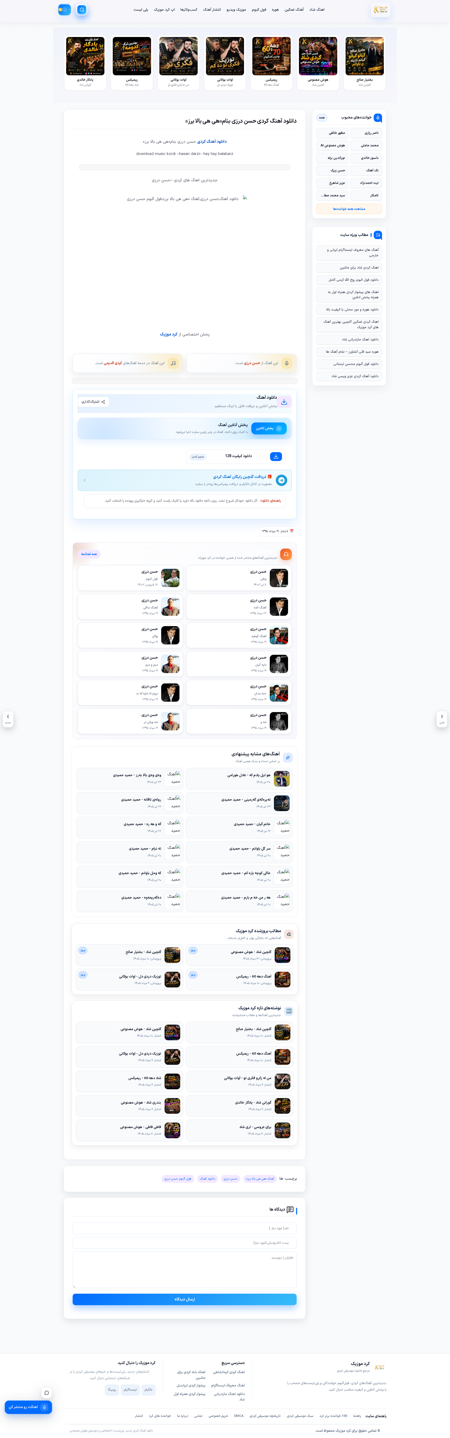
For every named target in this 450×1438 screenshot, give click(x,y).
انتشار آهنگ (212, 10)
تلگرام (148, 1389)
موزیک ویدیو (236, 10)
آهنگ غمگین (294, 10)
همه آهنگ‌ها (89, 554)
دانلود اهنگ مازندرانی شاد (360, 339)
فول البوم (259, 10)
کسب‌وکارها (188, 10)
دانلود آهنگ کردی (212, 142)
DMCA (238, 1416)
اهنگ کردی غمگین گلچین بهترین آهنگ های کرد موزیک (351, 324)
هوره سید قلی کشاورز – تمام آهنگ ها (352, 351)
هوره (275, 10)
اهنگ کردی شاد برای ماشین (359, 267)
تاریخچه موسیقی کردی (265, 1416)
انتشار (139, 1416)
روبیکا (112, 1389)
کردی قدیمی (113, 363)
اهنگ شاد (316, 10)
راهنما (357, 1416)
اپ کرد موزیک (164, 10)
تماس (198, 1416)
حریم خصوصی (218, 1416)
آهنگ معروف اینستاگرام (228, 1385)
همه (322, 117)
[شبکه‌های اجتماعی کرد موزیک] (46, 1392)
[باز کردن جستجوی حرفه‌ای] (82, 9)
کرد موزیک (168, 334)
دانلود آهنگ (207, 1178)
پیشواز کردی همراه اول (189, 1394)
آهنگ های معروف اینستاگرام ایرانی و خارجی (353, 252)
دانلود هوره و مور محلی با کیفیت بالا (352, 309)
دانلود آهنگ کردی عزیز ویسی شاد (355, 376)
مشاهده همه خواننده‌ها (349, 209)
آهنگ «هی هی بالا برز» (260, 1178)
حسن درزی (252, 363)
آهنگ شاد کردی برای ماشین (191, 1375)
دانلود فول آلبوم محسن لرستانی (356, 364)
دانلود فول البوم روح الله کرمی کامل (354, 280)
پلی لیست (141, 10)
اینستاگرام (130, 1389)
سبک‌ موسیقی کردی (300, 1416)
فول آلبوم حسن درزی (177, 1178)
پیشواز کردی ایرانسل (191, 1385)
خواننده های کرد (160, 1416)
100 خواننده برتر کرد (333, 1416)
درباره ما (182, 1416)
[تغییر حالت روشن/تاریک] (64, 9)
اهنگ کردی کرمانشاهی (229, 1372)
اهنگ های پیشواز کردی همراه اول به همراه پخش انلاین (353, 295)
